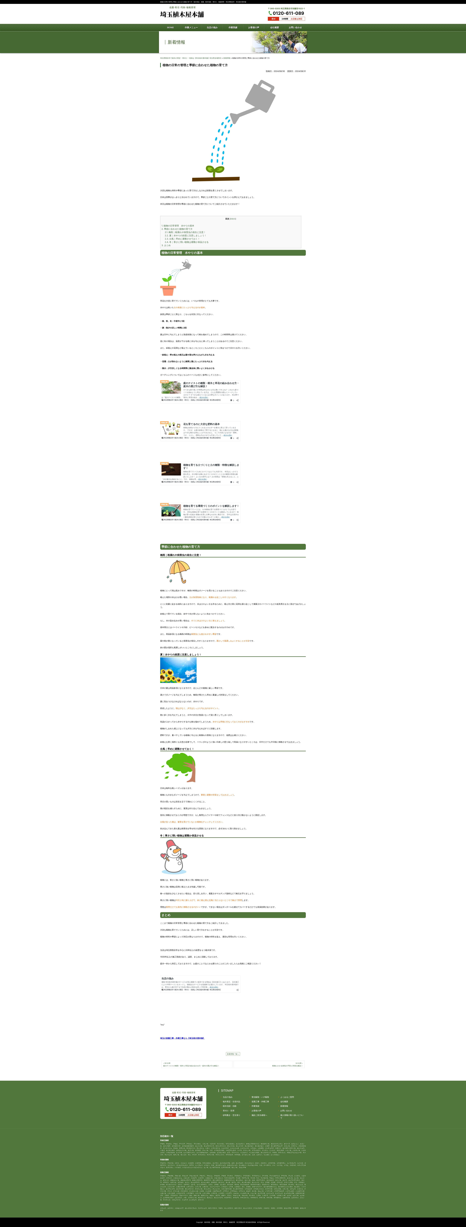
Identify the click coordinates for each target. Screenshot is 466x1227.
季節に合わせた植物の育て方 (177, 229)
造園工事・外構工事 (260, 1101)
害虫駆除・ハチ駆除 (260, 1097)
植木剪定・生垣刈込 (231, 1101)
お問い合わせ (286, 1110)
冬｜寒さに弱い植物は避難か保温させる (187, 242)
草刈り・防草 (228, 1110)
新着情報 (284, 1106)
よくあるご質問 (287, 1097)
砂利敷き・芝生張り (231, 1115)
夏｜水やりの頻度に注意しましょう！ (185, 235)
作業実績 (255, 1106)
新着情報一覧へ (233, 1054)
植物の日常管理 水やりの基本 (178, 225)
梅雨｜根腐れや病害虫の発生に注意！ (185, 232)
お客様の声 (256, 1110)
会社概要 (284, 1101)
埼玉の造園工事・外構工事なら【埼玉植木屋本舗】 (182, 1038)
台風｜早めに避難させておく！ (182, 238)
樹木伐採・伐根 (229, 1106)
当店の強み (228, 1097)
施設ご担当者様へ (259, 1115)
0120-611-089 (288, 13)
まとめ (166, 245)
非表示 (232, 219)
